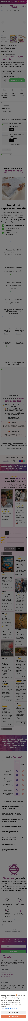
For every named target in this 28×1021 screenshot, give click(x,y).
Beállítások (13, 1012)
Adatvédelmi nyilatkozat (9, 1008)
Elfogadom (13, 1016)
